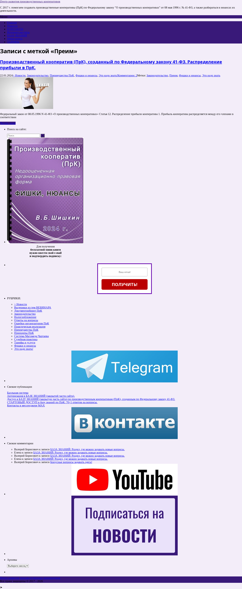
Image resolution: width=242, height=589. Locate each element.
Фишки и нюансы (86, 75)
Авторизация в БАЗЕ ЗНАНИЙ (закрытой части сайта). (41, 395)
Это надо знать (211, 75)
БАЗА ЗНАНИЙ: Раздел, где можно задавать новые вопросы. (87, 449)
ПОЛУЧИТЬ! (124, 284)
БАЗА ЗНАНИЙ (17, 35)
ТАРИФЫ (13, 41)
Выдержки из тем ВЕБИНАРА (32, 307)
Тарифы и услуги (24, 342)
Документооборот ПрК (28, 310)
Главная (12, 22)
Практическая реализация (29, 326)
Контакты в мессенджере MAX (26, 405)
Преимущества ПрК (62, 75)
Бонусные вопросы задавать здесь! (71, 462)
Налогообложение (25, 317)
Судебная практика (25, 339)
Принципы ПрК (24, 332)
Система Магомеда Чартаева (31, 336)
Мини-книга (14, 38)
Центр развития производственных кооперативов (30, 1)
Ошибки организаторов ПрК (31, 323)
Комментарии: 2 (127, 75)
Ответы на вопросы (26, 320)
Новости (12, 25)
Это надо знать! (108, 75)
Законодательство (37, 75)
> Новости (19, 75)
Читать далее (8, 123)
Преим (173, 75)
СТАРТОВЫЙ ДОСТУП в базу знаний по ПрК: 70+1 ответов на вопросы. (52, 402)
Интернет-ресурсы (18, 32)
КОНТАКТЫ (15, 29)
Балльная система (17, 392)
